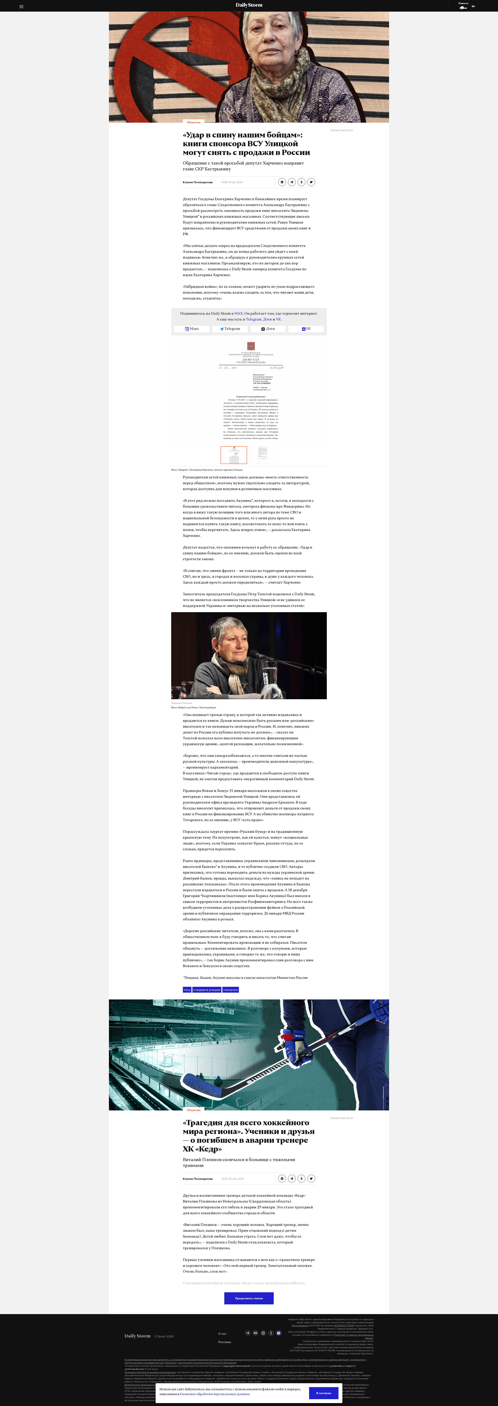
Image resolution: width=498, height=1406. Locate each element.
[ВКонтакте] (263, 1333)
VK (278, 319)
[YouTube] (255, 1333)
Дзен (267, 319)
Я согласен (323, 1393)
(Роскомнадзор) (300, 1325)
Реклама (224, 1342)
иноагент (230, 989)
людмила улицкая (206, 989)
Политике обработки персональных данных (215, 1394)
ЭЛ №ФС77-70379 (344, 1325)
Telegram (253, 319)
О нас (222, 1333)
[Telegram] (247, 1333)
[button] (21, 7)
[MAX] (278, 1333)
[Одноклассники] (271, 1333)
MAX (238, 314)
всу (187, 989)
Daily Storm (249, 5)
